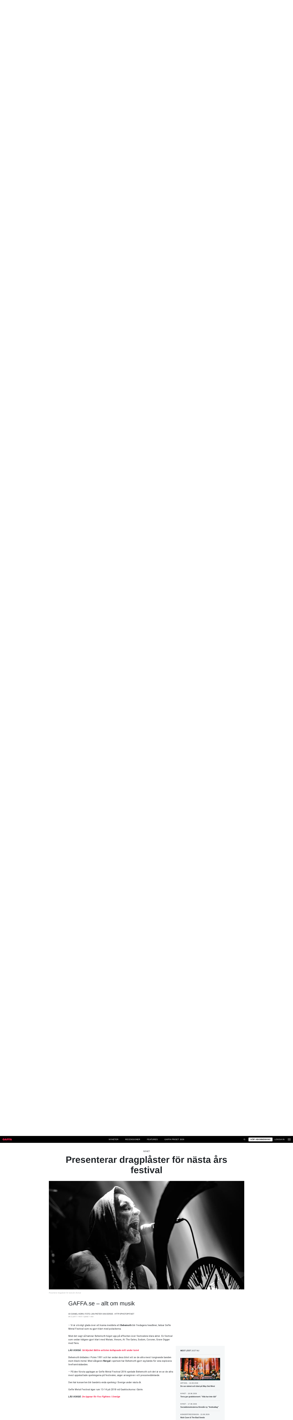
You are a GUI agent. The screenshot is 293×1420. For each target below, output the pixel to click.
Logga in (280, 1139)
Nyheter (113, 1139)
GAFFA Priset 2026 (174, 1139)
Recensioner (132, 1139)
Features (152, 1139)
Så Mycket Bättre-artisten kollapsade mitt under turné (110, 1350)
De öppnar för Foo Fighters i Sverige (101, 1396)
